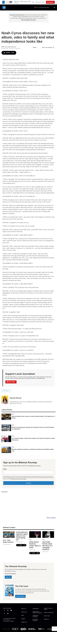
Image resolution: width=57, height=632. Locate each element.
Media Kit (46, 619)
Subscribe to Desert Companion (37, 612)
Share (34, 47)
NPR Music (6, 390)
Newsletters (40, 2)
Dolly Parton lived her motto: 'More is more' (35, 545)
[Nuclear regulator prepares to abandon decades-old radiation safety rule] (6, 450)
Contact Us (24, 612)
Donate (51, 2)
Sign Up (8, 577)
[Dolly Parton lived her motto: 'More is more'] (35, 534)
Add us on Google (47, 47)
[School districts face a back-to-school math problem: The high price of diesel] (6, 417)
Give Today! (11, 381)
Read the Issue (20, 596)
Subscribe (28, 483)
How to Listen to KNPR (48, 609)
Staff (22, 615)
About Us (23, 608)
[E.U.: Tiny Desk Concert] (9, 534)
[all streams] (55, 7)
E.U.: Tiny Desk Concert (8, 541)
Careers (23, 618)
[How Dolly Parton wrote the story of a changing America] (48, 534)
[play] (4, 7)
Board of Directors (49, 612)
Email (4, 469)
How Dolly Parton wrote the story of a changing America (47, 545)
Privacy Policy (7, 619)
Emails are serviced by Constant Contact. (18, 478)
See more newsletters (10, 573)
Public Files (47, 616)
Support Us (24, 622)
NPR (13, 414)
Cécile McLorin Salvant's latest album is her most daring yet (22, 536)
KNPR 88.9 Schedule (35, 616)
